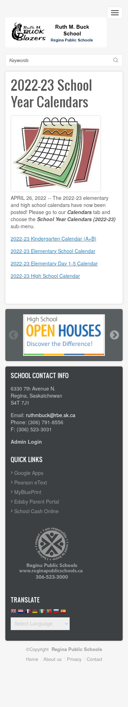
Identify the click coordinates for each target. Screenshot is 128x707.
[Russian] (56, 612)
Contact (94, 659)
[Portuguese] (49, 612)
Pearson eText (30, 482)
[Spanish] (63, 612)
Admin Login (26, 441)
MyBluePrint (27, 491)
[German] (35, 612)
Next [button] (114, 335)
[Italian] (42, 612)
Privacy (74, 659)
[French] (28, 612)
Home (32, 659)
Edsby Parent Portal (36, 501)
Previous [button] (13, 335)
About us (52, 659)
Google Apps (28, 472)
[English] (13, 612)
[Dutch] (20, 612)
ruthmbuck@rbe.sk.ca (50, 415)
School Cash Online (36, 511)
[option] (64, 335)
